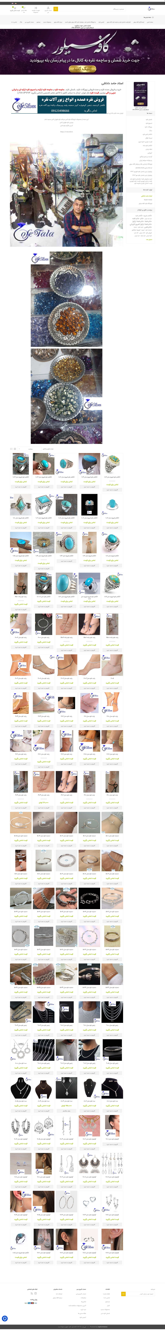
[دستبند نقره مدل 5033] (89, 974)
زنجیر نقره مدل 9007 (66, 1063)
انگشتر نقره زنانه (147, 145)
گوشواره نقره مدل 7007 (112, 1177)
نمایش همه (149, 240)
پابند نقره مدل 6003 (21, 637)
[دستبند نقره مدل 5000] (112, 822)
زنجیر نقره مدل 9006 (89, 1063)
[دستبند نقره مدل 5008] (89, 860)
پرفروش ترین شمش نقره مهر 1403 (142, 175)
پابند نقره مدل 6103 (43, 795)
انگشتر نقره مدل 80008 (43, 597)
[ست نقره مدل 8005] (21, 1088)
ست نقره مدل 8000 (20, 1063)
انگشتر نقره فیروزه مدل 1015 (21, 556)
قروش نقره (149, 233)
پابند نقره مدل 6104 (20, 795)
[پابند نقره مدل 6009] (21, 665)
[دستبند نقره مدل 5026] (112, 936)
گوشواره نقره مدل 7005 (43, 1139)
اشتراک (123, 1294)
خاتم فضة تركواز (138, 221)
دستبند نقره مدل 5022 (43, 912)
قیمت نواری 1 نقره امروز (145, 142)
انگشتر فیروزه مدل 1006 (112, 518)
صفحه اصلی (150, 22)
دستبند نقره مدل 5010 (43, 874)
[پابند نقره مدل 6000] (43, 624)
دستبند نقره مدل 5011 (21, 874)
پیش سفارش (66, 1111)
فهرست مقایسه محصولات (36, 11)
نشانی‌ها (83, 1302)
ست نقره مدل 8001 (112, 1101)
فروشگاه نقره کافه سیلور (145, 203)
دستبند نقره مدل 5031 (20, 949)
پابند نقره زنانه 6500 (21, 597)
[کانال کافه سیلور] (82, 52)
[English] (12, 3)
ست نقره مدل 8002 (89, 1101)
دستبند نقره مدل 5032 (112, 987)
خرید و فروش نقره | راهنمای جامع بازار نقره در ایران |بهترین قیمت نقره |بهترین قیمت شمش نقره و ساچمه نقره (141, 181)
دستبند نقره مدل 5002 (66, 836)
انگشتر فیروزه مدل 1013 (66, 556)
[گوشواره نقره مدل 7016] (21, 1201)
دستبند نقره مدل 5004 (43, 836)
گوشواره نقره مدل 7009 (66, 1177)
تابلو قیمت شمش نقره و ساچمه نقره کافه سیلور (119, 22)
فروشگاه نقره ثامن (70, 119)
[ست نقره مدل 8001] (112, 1088)
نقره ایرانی (149, 236)
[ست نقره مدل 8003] (66, 1088)
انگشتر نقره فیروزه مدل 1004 (21, 477)
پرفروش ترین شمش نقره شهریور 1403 (141, 172)
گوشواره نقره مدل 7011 (20, 1177)
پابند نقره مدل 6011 (89, 716)
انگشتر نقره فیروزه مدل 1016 (112, 477)
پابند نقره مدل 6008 (43, 678)
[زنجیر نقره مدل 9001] (89, 1012)
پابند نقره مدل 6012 (66, 716)
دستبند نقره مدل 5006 (112, 874)
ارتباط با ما (59, 1294)
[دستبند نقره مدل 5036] (21, 974)
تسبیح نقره (31, 89)
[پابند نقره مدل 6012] (66, 703)
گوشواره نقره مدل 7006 (20, 1139)
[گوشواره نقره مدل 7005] (43, 1126)
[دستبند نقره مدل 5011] (21, 860)
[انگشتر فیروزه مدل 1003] (43, 464)
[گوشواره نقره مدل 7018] (89, 1239)
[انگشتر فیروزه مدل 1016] (112, 464)
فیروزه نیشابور (136, 230)
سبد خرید (83, 1310)
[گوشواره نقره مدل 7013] (89, 1201)
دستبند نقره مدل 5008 (89, 874)
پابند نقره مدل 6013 (43, 716)
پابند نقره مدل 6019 (66, 754)
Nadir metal (148, 200)
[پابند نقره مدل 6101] (89, 782)
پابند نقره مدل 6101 (89, 795)
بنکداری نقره (110, 113)
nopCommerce (102, 1327)
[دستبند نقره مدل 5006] (112, 860)
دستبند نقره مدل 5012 (112, 912)
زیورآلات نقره (148, 127)
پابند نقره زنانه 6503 (66, 637)
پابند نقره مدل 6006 (89, 678)
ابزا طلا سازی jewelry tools (144, 168)
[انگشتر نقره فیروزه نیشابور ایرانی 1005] (21, 1239)
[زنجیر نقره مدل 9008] (43, 1050)
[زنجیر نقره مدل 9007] (66, 1050)
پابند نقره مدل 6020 (43, 754)
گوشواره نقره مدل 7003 (66, 1139)
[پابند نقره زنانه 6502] (89, 624)
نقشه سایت (106, 1294)
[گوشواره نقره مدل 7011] (21, 1163)
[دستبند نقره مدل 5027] (89, 936)
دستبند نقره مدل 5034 (66, 987)
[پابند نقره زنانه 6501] (112, 624)
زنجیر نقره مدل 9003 (44, 1025)
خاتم (142, 218)
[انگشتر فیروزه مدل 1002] (66, 464)
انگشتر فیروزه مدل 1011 (112, 556)
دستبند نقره (148, 230)
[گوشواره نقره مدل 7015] (43, 1201)
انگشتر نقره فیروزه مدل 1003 (44, 477)
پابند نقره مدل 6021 (20, 754)
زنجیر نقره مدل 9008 (44, 1063)
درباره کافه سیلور (58, 22)
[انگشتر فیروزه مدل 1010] (21, 504)
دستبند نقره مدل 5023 (20, 912)
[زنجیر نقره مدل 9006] (89, 1050)
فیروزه (142, 230)
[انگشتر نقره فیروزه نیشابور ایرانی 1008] (66, 504)
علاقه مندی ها (82, 1313)
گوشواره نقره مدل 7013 (89, 1215)
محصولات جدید (47, 22)
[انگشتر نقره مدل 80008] (43, 583)
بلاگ (21, 22)
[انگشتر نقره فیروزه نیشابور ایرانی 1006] (112, 504)
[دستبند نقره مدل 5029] (43, 936)
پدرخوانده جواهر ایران (145, 160)
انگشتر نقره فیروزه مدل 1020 (66, 597)
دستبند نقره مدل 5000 (112, 836)
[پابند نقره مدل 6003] (21, 624)
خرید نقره (140, 227)
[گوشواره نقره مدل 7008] (89, 1163)
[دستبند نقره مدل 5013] (89, 898)
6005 (112, 678)
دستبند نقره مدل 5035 (43, 987)
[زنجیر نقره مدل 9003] (43, 1012)
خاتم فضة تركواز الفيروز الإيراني (141, 224)
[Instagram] (35, 1293)
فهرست (11, 449)
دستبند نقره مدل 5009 (66, 874)
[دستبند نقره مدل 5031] (21, 936)
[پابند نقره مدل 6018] (89, 741)
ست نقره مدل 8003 (66, 1101)
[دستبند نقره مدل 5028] (66, 936)
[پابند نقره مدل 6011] (89, 703)
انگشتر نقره (139, 216)
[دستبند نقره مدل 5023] (21, 898)
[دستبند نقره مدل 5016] (66, 898)
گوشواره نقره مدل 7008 (89, 1177)
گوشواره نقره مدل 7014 (66, 1215)
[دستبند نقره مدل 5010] (43, 860)
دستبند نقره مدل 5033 (89, 987)
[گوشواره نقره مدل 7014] (66, 1201)
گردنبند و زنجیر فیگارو (146, 157)
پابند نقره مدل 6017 (112, 754)
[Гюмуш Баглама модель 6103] (43, 782)
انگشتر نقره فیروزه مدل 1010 (21, 518)
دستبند (135, 227)
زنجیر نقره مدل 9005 (112, 1063)
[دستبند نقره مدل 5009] (66, 860)
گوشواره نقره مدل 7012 (112, 1215)
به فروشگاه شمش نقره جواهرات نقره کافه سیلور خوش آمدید (80, 22)
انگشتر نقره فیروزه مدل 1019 (89, 477)
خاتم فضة (148, 221)
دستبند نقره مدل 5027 (89, 949)
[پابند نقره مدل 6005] (112, 665)
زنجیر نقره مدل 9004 (21, 1025)
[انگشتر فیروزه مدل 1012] (89, 542)
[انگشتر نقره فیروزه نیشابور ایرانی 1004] (21, 464)
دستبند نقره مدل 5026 (112, 949)
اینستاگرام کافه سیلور (139, 22)
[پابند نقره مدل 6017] (112, 741)
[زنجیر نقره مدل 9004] (21, 1012)
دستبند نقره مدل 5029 (43, 949)
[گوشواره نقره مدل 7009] (66, 1163)
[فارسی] (15, 3)
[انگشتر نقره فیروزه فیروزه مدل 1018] (89, 583)
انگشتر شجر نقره (147, 134)
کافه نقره (136, 233)
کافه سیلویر (142, 233)
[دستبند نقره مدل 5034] (66, 974)
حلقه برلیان (149, 149)
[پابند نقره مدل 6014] (21, 703)
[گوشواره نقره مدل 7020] (43, 1239)
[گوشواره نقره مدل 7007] (112, 1163)
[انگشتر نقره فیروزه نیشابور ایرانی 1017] (112, 583)
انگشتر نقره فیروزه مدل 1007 (89, 518)
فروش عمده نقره (118, 113)
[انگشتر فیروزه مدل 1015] (21, 542)
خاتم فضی (148, 227)
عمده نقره (104, 89)
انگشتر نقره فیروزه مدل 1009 (44, 518)
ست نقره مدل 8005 (21, 1101)
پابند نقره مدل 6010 (112, 716)
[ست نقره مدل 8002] (89, 1088)
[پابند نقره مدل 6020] (43, 741)
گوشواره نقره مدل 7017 (112, 1253)
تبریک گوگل (148, 138)
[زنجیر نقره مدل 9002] (66, 1012)
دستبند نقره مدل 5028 (66, 949)
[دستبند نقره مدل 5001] (89, 822)
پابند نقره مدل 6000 (43, 637)
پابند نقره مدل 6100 (112, 795)
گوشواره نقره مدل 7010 (43, 1177)
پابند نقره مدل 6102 (66, 795)
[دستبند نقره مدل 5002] (66, 822)
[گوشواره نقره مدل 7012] (112, 1201)
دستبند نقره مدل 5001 (89, 836)
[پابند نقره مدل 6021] (21, 741)
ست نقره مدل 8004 (43, 1101)
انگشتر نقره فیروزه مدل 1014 (44, 556)
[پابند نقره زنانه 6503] (66, 624)
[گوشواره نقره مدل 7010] (43, 1163)
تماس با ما (14, 22)
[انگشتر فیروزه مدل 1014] (43, 542)
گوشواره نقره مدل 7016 (20, 1215)
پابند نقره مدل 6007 (66, 678)
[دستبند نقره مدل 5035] (43, 974)
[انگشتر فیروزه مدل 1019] (89, 464)
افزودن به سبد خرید (112, 489)
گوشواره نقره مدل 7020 (43, 1253)
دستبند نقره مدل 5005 (20, 836)
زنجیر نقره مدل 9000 (112, 1025)
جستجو (55, 9)
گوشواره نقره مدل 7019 (66, 1253)
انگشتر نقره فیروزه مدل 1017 (112, 597)
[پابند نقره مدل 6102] (66, 782)
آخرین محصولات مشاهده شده (77, 1306)
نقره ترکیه (143, 236)
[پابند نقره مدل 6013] (43, 703)
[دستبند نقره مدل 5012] (112, 898)
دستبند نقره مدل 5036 (20, 987)
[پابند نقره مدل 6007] (66, 665)
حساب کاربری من (48, 11)
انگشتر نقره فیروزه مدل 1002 (66, 477)
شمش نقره (70, 89)
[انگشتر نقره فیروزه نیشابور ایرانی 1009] (43, 504)
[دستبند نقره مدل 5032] (112, 974)
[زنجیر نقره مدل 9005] (112, 1050)
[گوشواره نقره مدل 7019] (66, 1239)
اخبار (108, 1306)
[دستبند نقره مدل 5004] (43, 822)
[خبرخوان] (31, 1293)
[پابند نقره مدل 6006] (89, 665)
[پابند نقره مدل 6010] (112, 703)
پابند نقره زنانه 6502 (89, 637)
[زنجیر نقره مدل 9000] (112, 1012)
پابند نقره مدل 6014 (20, 716)
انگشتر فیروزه (147, 216)
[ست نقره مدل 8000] (21, 1050)
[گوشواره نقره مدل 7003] (66, 1126)
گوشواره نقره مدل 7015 (43, 1215)
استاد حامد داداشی (146, 196)
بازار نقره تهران (148, 219)
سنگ (150, 131)
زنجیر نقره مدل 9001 (89, 1025)
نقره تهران (137, 236)
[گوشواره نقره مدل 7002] (89, 1126)
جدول (15, 449)
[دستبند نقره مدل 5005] (21, 822)
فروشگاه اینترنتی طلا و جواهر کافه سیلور (140, 164)
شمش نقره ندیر (105, 1313)
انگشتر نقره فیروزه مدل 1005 (21, 1253)
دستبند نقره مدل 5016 (66, 912)
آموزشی (150, 153)
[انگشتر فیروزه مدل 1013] (66, 542)
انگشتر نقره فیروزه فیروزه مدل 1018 (89, 598)
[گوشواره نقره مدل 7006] (21, 1126)
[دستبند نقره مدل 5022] (43, 898)
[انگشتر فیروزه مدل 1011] (112, 542)
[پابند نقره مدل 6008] (43, 665)
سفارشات (83, 1298)
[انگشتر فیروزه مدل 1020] (66, 583)
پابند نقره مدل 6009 (20, 678)
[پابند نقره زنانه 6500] (21, 583)
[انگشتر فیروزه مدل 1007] (89, 504)
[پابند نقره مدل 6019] (66, 741)
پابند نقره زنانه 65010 (112, 637)
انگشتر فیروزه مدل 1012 (89, 556)
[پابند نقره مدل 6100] (112, 782)
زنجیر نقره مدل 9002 (66, 1025)
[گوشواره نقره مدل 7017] (112, 1239)
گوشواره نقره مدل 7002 (89, 1139)
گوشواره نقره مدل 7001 (112, 1139)
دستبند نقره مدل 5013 (89, 912)
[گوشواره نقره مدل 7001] (112, 1126)
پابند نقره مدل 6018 (89, 754)
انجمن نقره (101, 22)
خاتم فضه (135, 218)
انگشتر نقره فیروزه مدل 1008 (66, 518)
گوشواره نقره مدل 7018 (89, 1253)
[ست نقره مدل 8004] (43, 1088)
